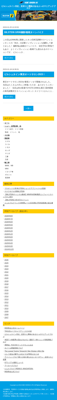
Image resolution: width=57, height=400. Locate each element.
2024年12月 (9, 249)
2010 (6, 308)
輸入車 (7, 163)
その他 (7, 135)
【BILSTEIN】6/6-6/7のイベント (17, 200)
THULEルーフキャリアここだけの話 (18, 331)
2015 (6, 293)
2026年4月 (9, 228)
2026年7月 (9, 219)
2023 (6, 269)
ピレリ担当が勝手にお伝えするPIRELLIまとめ (22, 354)
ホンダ (7, 150)
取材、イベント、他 (12, 132)
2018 (6, 284)
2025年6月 (9, 237)
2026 (6, 260)
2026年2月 (9, 231)
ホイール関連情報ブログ (14, 348)
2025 (6, 263)
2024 (6, 266)
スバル (7, 144)
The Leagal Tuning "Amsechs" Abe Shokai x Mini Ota (24, 351)
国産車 (7, 138)
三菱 (6, 157)
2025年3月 (9, 246)
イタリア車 (9, 172)
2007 (6, 318)
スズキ (7, 141)
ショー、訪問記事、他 (13, 126)
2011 (6, 305)
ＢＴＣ (7, 123)
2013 (6, 299)
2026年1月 (9, 234)
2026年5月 (9, 225)
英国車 (7, 178)
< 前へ (28, 108)
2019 (6, 281)
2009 (6, 311)
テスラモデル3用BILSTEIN (14, 191)
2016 (6, 290)
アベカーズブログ (11, 366)
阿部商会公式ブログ (12, 372)
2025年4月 (9, 243)
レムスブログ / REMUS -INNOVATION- (19, 369)
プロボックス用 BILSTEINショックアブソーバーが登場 (25, 188)
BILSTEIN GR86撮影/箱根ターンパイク (24, 32)
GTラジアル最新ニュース (14, 363)
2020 (6, 278)
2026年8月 (9, 216)
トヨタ (7, 147)
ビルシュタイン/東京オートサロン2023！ (24, 74)
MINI (6, 169)
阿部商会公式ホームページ (14, 328)
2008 (6, 314)
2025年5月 (9, 240)
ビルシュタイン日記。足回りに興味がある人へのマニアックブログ (28, 7)
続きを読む (9, 58)
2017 (6, 287)
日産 (6, 159)
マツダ (7, 153)
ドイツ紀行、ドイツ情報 (14, 129)
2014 (6, 296)
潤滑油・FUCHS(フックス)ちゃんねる (19, 345)
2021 (6, 275)
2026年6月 (9, 222)
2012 (6, 302)
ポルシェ (8, 175)
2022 (6, 272)
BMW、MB (9, 166)
